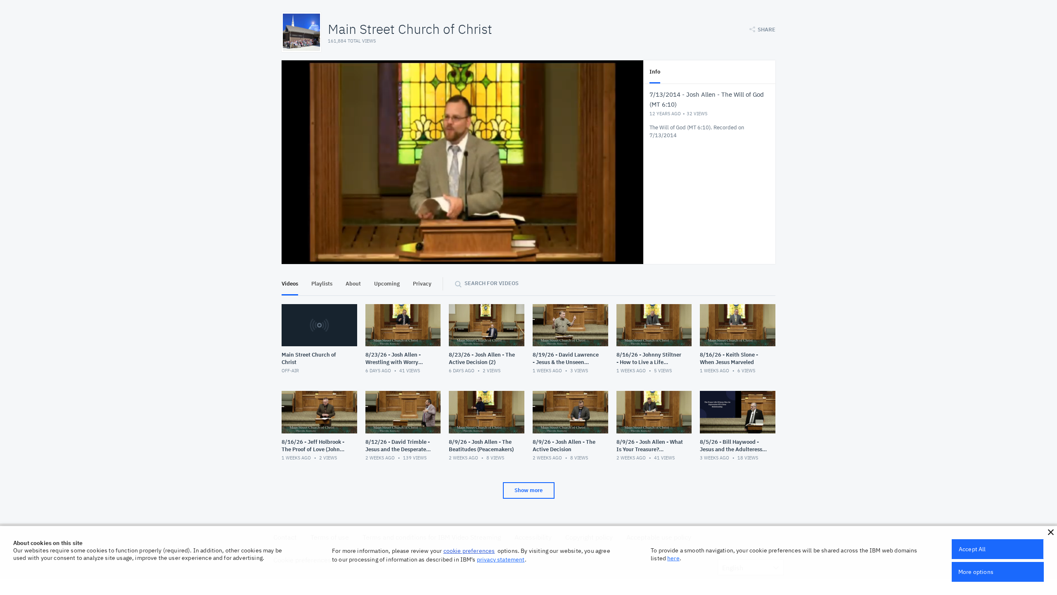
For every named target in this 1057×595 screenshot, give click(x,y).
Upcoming (387, 283)
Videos (290, 283)
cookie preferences (469, 551)
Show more (528, 490)
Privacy (422, 283)
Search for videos (492, 283)
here (673, 558)
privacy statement (501, 559)
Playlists (321, 283)
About (353, 283)
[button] (1051, 532)
